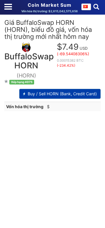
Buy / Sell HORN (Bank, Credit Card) (62, 93)
